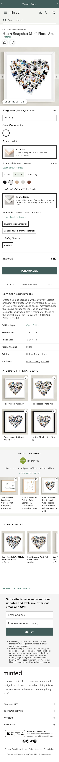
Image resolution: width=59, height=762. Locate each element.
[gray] (23, 182)
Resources (9, 724)
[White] (6, 133)
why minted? (29, 284)
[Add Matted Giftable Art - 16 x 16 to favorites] (54, 411)
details (10, 284)
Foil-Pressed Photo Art (14, 404)
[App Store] (15, 733)
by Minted (6, 562)
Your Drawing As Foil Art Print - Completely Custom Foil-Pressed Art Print (29, 502)
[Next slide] (56, 76)
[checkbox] (7, 174)
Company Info (11, 704)
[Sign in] (40, 12)
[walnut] (29, 182)
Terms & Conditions (13, 749)
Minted (8, 37)
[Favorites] (46, 12)
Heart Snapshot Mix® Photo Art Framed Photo (13, 558)
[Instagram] (35, 741)
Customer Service (13, 711)
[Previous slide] (2, 76)
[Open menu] (5, 12)
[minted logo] (15, 12)
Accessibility (49, 749)
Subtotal (7, 258)
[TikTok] (31, 741)
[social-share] (4, 42)
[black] (4, 182)
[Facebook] (24, 741)
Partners (8, 718)
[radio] (29, 152)
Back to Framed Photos (15, 29)
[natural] (17, 182)
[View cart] (53, 12)
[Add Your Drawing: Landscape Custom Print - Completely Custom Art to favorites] (15, 479)
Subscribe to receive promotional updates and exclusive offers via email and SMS (28, 603)
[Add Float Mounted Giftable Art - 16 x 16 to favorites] (26, 411)
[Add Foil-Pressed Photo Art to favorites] (26, 378)
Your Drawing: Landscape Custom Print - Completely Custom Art (7, 502)
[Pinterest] (27, 741)
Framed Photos (22, 588)
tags (49, 284)
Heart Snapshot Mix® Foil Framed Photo (37, 558)
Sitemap (38, 749)
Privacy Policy (28, 749)
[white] (10, 182)
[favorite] (12, 42)
